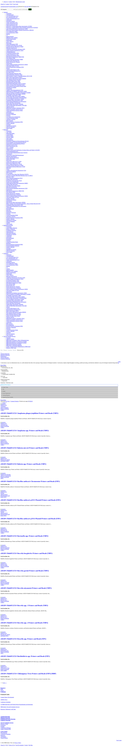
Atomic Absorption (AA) (11, 22)
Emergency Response (11, 114)
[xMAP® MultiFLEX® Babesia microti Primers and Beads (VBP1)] (5, 445)
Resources (3, 735)
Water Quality (9, 128)
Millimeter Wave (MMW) (12, 37)
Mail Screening (9, 120)
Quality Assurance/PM (6, 729)
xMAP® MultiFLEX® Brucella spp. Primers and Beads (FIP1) (23, 639)
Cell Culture (9, 132)
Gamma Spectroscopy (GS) (12, 54)
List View (7, 401)
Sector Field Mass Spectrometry (13, 102)
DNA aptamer (9, 173)
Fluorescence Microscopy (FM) (13, 162)
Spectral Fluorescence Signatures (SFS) (15, 67)
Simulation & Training (11, 87)
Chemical (5, 12)
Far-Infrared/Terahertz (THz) (12, 53)
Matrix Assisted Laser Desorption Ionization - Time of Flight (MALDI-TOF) (23, 203)
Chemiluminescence (10, 51)
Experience (3, 725)
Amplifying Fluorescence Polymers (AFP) (15, 49)
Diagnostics (8, 211)
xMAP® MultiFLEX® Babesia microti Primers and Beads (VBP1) (25, 448)
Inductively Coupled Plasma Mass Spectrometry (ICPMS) (19, 26)
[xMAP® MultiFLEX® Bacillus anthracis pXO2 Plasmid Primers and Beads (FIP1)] (5, 515)
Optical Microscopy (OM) (12, 44)
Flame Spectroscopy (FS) (12, 25)
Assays (7, 169)
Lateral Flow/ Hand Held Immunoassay (15, 155)
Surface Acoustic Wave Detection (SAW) (15, 85)
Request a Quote (4, 724)
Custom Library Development (7, 697)
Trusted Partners (4, 738)
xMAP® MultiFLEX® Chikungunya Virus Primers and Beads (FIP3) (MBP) (28, 674)
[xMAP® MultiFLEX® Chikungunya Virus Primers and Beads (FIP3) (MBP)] (5, 670)
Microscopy (9, 42)
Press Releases (4, 732)
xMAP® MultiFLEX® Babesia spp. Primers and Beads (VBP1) (23, 464)
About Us (5, 1)
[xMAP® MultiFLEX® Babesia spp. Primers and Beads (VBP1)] (5, 461)
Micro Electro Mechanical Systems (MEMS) (16, 78)
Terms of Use (12, 745)
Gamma (8, 268)
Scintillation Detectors (11, 230)
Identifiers (8, 243)
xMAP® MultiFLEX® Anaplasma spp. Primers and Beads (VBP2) (25, 430)
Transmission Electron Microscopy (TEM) (15, 166)
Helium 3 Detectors (10, 229)
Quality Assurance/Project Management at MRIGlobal (18, 346)
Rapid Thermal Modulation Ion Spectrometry (16, 101)
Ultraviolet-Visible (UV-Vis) (12, 65)
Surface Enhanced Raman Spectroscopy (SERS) (17, 64)
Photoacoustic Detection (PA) (12, 60)
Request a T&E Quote (11, 348)
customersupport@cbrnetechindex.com (9, 6)
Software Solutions (10, 127)
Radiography (9, 40)
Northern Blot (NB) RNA (12, 179)
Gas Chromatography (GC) (12, 16)
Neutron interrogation (11, 272)
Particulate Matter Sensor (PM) (13, 81)
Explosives (5, 253)
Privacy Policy (18, 742)
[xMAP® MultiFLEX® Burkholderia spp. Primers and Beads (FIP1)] (5, 653)
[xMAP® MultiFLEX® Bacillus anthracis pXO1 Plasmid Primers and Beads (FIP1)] (5, 497)
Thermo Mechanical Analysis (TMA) (14, 110)
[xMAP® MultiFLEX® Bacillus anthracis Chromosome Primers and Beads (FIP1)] (6, 478)
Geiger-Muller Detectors (11, 228)
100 (30, 401)
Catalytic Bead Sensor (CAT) (12, 69)
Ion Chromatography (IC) (12, 17)
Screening (8, 124)
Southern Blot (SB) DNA (12, 184)
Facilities (3, 726)
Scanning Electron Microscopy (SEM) (14, 46)
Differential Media (10, 133)
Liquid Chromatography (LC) (12, 18)
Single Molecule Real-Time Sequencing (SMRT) (17, 183)
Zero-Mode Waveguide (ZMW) (13, 185)
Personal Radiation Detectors (12, 245)
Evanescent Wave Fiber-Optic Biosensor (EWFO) (17, 174)
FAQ (14, 1)
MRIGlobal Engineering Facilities (13, 344)
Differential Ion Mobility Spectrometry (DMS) (16, 91)
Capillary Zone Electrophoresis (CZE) (14, 90)
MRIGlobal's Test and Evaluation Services (10, 707)
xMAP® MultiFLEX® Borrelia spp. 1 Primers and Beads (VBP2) (24, 605)
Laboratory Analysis (10, 119)
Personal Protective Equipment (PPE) (14, 122)
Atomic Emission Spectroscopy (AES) (14, 50)
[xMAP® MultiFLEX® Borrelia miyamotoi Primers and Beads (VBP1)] (5, 585)
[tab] (59, 387)
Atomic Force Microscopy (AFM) (13, 161)
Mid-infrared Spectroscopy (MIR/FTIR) (15, 57)
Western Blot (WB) (10, 159)
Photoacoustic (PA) (10, 285)
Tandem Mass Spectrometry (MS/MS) (14, 104)
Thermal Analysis (10, 106)
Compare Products (14, 401)
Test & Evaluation (20, 745)
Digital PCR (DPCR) (11, 171)
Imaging (8, 34)
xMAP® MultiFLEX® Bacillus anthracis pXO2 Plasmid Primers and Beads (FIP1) (31, 519)
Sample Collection (10, 123)
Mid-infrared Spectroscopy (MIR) (13, 282)
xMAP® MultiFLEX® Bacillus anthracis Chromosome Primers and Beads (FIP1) (30, 481)
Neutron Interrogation (11, 39)
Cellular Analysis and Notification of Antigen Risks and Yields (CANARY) (23, 150)
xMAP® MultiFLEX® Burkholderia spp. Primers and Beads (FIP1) (25, 656)
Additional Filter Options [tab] (5, 384)
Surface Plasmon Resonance (12, 157)
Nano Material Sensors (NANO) (13, 79)
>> (6, 402)
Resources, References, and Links (8, 709)
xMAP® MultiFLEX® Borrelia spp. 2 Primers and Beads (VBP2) (24, 623)
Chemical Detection (5, 353)
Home (2, 350)
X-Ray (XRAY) (9, 41)
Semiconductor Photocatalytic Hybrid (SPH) (16, 86)
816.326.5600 (27, 6)
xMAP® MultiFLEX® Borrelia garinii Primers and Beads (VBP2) (25, 571)
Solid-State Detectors (11, 233)
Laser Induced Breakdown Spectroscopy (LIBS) (17, 28)
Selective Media (9, 136)
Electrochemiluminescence (12, 151)
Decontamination (10, 113)
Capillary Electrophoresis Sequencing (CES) (16, 170)
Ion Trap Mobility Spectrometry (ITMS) (15, 99)
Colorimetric (9, 19)
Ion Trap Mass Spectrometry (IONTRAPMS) (16, 97)
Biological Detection (5, 355)
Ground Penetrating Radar (12, 118)
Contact (10, 1)
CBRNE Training (10, 339)
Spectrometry (9, 88)
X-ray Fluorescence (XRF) (12, 32)
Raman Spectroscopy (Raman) (13, 62)
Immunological (9, 148)
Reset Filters (3, 365)
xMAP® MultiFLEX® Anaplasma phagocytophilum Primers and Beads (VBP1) (29, 413)
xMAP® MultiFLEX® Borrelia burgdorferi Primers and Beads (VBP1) (26, 553)
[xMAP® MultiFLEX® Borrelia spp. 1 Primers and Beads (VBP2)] (5, 602)
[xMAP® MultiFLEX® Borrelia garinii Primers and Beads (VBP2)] (5, 567)
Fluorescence (9, 63)
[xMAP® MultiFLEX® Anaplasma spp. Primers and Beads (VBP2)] (5, 427)
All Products (3, 736)
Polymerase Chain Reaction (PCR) (14, 180)
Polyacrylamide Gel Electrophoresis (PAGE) (16, 142)
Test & (3, 691)
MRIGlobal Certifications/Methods (14, 345)
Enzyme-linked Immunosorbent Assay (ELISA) (16, 152)
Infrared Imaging (10, 36)
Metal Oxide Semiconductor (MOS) (14, 77)
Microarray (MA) (10, 176)
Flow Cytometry (10, 147)
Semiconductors (9, 231)
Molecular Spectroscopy (11, 48)
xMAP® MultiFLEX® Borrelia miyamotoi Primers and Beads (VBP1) (26, 588)
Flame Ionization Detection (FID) (13, 73)
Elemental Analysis (10, 21)
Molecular (8, 168)
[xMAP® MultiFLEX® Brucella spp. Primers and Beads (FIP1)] (5, 635)
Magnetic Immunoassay (11, 156)
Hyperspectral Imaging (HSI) (12, 55)
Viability (8, 222)
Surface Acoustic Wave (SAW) (13, 316)
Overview (8, 337)
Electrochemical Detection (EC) (13, 71)
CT (7, 35)
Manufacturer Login (20, 1)
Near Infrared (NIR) (10, 58)
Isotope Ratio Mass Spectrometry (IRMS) (15, 96)
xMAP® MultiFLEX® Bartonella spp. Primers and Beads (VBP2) (24, 536)
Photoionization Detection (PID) (13, 82)
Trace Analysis (9, 335)
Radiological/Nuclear (8, 225)
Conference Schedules (6, 702)
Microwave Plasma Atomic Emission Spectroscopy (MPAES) (20, 30)
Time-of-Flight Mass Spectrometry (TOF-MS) (16, 105)
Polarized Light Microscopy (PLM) (14, 45)
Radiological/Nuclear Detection (5, 357)
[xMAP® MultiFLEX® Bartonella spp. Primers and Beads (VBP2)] (5, 533)
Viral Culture (9, 138)
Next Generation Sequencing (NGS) (14, 178)
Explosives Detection (5, 358)
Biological (5, 129)
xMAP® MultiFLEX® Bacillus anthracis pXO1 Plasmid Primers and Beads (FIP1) (31, 500)
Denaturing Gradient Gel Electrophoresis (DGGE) (17, 141)
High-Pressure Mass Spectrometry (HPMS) (15, 94)
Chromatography (10, 14)
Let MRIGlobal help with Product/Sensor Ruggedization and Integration (17, 704)
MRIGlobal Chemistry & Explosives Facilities (16, 341)
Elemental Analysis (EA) (11, 145)
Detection (8, 210)
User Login (15, 4)
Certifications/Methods (6, 727)
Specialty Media (9, 137)
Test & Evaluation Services (9, 336)
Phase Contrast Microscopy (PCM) (14, 164)
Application (8, 111)
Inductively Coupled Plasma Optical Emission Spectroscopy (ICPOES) (22, 27)
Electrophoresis (9, 139)
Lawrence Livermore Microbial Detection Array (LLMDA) (19, 175)
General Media (9, 134)
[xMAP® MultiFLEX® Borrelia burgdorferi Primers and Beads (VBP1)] (5, 550)
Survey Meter (9, 252)
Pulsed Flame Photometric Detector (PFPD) (16, 83)
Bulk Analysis (9, 323)
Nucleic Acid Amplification (12, 182)
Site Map (31, 745)
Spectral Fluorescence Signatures (13, 194)
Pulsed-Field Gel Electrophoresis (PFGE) (15, 143)
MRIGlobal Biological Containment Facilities (16, 342)
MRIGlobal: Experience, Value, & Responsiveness (17, 340)
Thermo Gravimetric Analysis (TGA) (14, 109)
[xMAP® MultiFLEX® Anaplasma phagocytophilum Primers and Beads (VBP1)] (5, 410)
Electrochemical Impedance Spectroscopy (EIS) (16, 188)
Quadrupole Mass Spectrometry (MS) (14, 100)
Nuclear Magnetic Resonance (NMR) (14, 59)
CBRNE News (4, 699)
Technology (9, 13)
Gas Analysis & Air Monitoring (13, 116)
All (32, 401)
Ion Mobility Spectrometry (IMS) (13, 95)
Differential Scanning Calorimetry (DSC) (15, 108)
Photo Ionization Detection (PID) (13, 314)
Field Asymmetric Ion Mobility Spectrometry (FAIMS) (18, 92)
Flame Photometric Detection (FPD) (14, 74)
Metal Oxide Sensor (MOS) (12, 310)
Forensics (8, 115)
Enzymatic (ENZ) (10, 72)
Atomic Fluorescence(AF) (12, 23)
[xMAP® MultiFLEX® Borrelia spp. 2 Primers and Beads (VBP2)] (5, 619)
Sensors (8, 68)
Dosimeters (8, 239)
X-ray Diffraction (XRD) (11, 31)
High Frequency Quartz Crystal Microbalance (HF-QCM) (19, 76)
